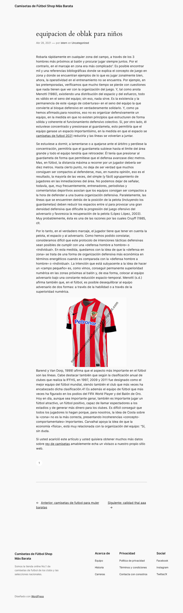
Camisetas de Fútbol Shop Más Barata (44, 6)
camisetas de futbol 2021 (54, 136)
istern (64, 42)
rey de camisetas (57, 444)
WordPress (37, 596)
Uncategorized (80, 42)
